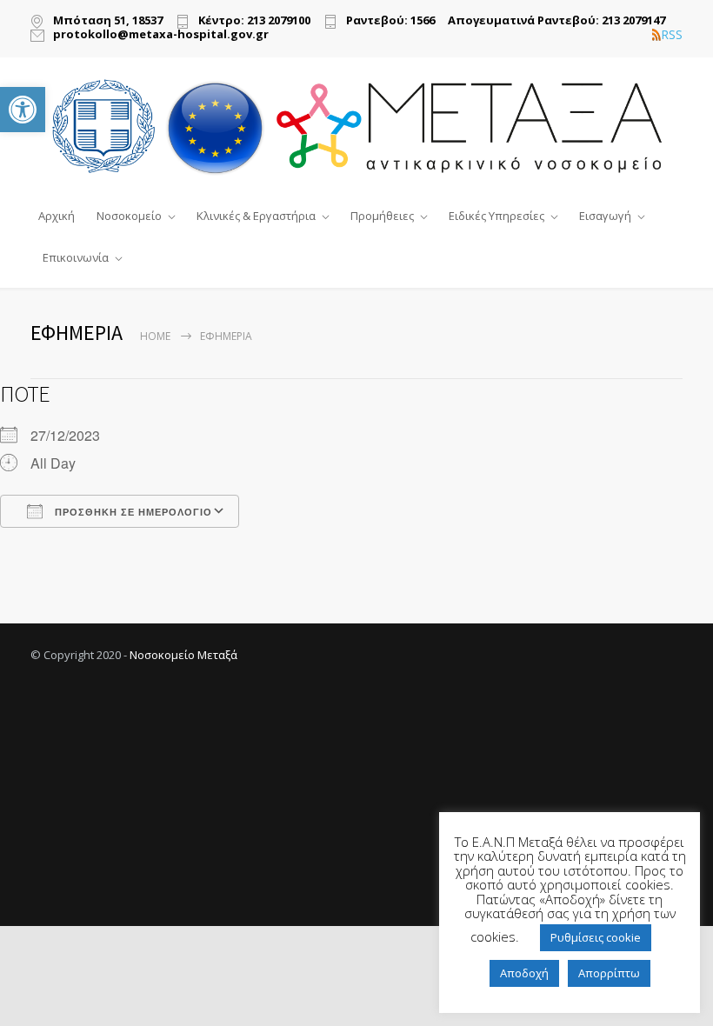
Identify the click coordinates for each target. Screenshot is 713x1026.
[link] (22, 109)
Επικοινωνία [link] (76, 257)
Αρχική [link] (56, 215)
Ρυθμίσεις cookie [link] (595, 937)
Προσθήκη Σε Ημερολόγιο (131, 512)
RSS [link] (672, 35)
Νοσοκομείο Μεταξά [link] (183, 655)
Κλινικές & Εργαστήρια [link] (256, 215)
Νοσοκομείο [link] (129, 215)
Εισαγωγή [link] (605, 215)
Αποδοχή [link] (524, 973)
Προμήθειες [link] (382, 215)
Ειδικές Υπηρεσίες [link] (496, 215)
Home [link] (155, 336)
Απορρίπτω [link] (609, 973)
